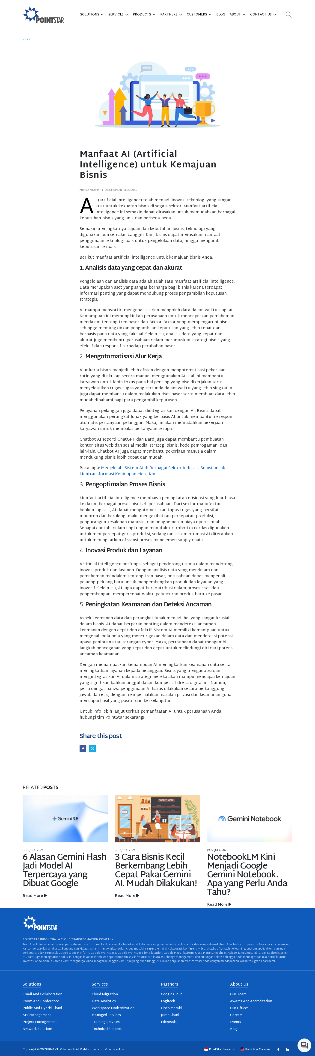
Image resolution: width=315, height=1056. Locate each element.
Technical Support (107, 1029)
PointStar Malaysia (258, 1049)
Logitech (168, 1001)
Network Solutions (38, 1029)
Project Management (40, 1022)
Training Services (106, 1022)
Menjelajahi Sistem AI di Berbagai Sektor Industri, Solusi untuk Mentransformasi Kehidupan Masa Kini (152, 471)
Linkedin (287, 1049)
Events (235, 1022)
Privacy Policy (114, 1049)
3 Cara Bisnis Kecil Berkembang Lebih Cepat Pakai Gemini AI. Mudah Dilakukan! (63, 871)
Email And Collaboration (42, 994)
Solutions (89, 15)
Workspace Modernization (113, 1008)
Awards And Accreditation (251, 1001)
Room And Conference (41, 1001)
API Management (37, 1015)
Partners (169, 15)
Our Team (238, 994)
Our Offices (239, 1008)
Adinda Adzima (89, 190)
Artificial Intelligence (121, 190)
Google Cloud (171, 994)
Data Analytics (104, 1001)
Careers (236, 1015)
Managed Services (106, 1015)
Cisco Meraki (171, 1008)
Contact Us (261, 15)
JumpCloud (170, 1015)
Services (116, 15)
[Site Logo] (43, 14)
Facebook (83, 748)
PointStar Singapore (222, 1049)
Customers (197, 15)
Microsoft (169, 1022)
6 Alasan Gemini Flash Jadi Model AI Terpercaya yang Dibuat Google (249, 871)
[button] (288, 15)
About (235, 15)
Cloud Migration (105, 994)
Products (142, 15)
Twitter (92, 748)
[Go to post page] (65, 818)
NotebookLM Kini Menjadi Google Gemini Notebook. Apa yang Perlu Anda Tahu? (155, 875)
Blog (220, 15)
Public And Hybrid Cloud (42, 1008)
